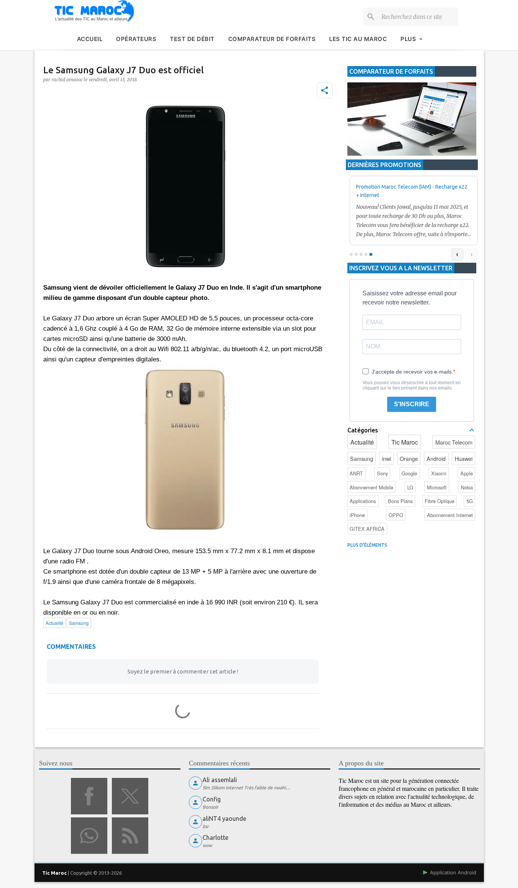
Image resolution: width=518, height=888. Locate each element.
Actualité (362, 442)
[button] (324, 90)
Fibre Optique (439, 501)
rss (130, 835)
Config (211, 799)
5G (469, 501)
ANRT (356, 473)
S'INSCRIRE (411, 404)
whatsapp (89, 835)
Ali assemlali (219, 779)
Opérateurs (136, 39)
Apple (466, 473)
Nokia (467, 487)
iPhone (357, 515)
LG (410, 487)
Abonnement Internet (450, 515)
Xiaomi (438, 473)
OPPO (396, 515)
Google (409, 473)
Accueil (90, 39)
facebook (89, 796)
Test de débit (192, 39)
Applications (363, 501)
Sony (382, 473)
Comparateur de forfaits (272, 39)
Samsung (361, 458)
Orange (409, 458)
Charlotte (215, 837)
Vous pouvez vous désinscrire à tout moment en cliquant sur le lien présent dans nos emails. (412, 385)
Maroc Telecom (453, 442)
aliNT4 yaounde (224, 818)
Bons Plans (400, 501)
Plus (408, 39)
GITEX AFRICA (367, 528)
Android (436, 458)
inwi (386, 458)
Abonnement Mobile (371, 487)
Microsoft (437, 487)
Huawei (463, 458)
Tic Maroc (404, 442)
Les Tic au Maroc (358, 39)
